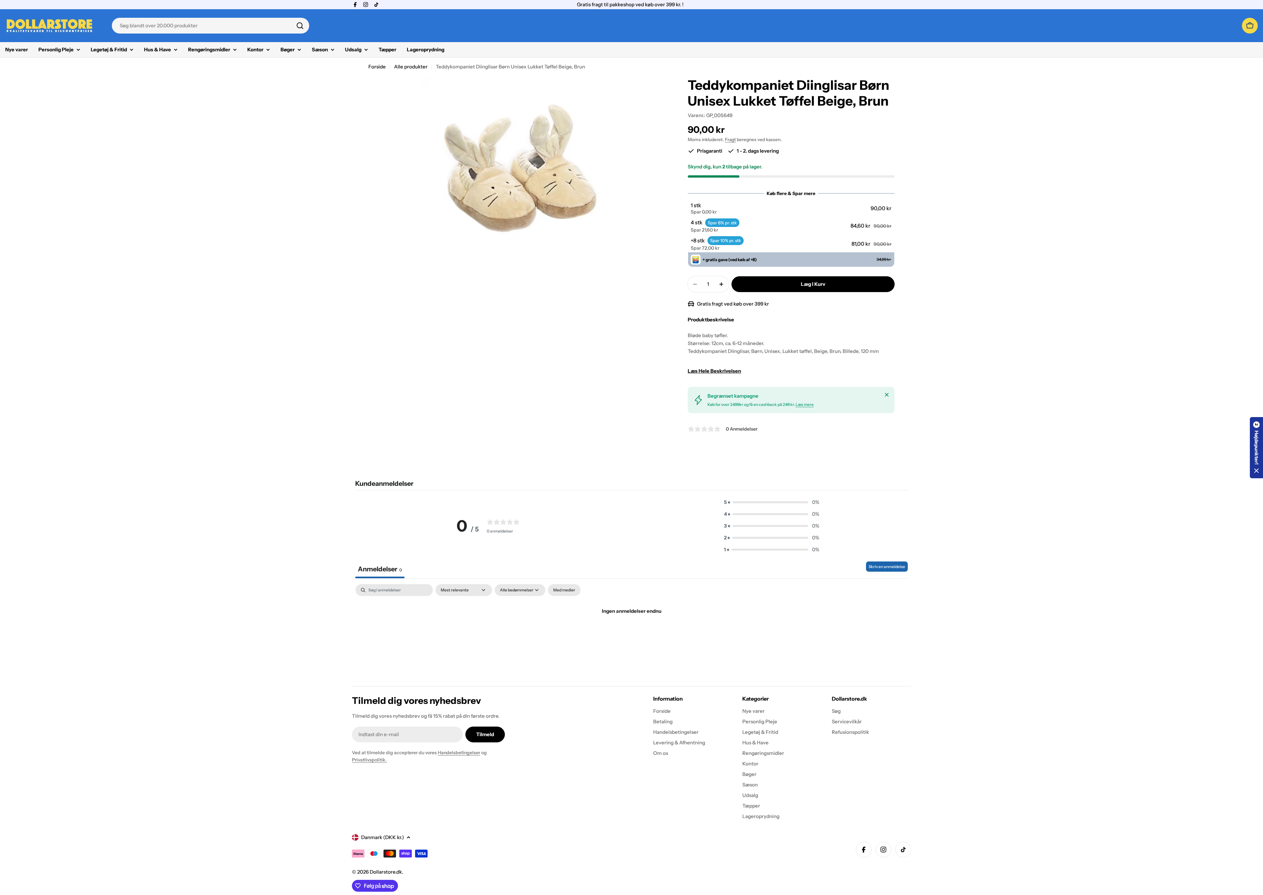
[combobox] (210, 26)
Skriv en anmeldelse (887, 566)
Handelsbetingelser (459, 753)
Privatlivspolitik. (369, 760)
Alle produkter (411, 66)
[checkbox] (564, 590)
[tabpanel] (631, 633)
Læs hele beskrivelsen (714, 371)
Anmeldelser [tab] (380, 569)
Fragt (730, 139)
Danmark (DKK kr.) (382, 837)
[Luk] (886, 394)
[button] (791, 208)
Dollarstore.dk (386, 872)
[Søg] (300, 26)
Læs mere (805, 404)
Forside (377, 66)
